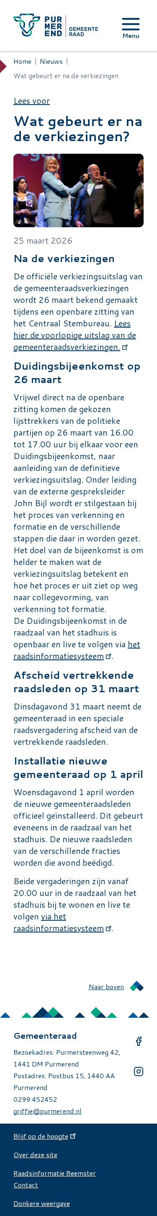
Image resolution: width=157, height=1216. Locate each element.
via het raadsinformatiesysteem (58, 922)
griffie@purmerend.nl (47, 1111)
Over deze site (35, 1154)
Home (22, 61)
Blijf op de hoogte (40, 1136)
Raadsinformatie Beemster (54, 1173)
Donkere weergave (41, 1203)
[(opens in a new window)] (139, 1041)
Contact (25, 1185)
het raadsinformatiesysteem (76, 650)
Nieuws (51, 61)
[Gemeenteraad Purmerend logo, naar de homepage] (55, 25)
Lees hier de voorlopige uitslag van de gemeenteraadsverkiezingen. (74, 334)
